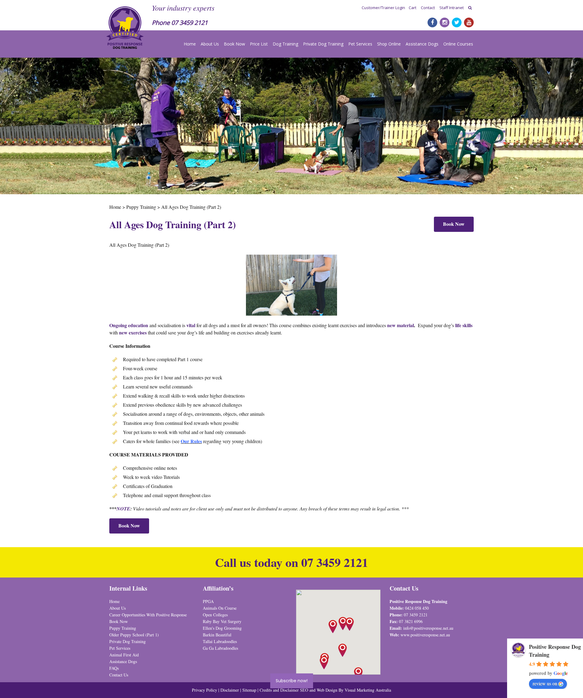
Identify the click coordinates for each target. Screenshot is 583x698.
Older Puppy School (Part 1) (134, 635)
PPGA (208, 601)
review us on (545, 683)
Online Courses (458, 44)
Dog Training (285, 44)
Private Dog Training (323, 44)
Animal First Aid (124, 655)
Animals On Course (220, 608)
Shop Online (389, 44)
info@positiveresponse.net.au (428, 628)
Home (190, 44)
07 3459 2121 (189, 23)
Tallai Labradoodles (220, 641)
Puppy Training (122, 628)
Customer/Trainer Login (383, 7)
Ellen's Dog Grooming (222, 628)
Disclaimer (230, 690)
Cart (412, 7)
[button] (349, 624)
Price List (259, 44)
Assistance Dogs (422, 44)
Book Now (234, 44)
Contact (428, 7)
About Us (210, 44)
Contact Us (118, 675)
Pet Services (360, 44)
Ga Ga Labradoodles (220, 648)
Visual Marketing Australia (368, 690)
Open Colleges (215, 615)
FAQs (114, 668)
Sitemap (249, 690)
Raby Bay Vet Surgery (222, 621)
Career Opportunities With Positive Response (148, 615)
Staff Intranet (451, 7)
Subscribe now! (292, 681)
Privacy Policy (204, 690)
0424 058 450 (417, 608)
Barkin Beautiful (217, 635)
